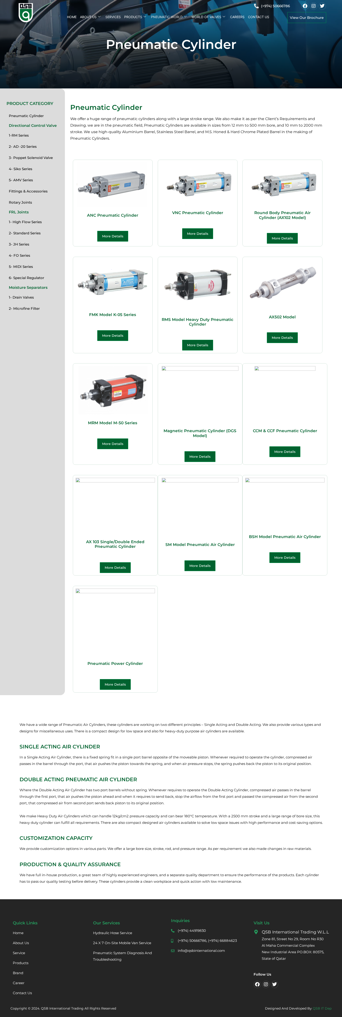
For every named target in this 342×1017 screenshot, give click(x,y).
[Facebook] (305, 6)
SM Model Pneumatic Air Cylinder (200, 544)
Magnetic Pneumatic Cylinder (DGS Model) (200, 433)
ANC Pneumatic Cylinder (112, 215)
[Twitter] (322, 6)
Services (113, 17)
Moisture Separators (28, 287)
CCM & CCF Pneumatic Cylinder (285, 430)
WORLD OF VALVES (206, 17)
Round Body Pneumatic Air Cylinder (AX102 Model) (282, 215)
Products (133, 17)
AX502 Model (282, 317)
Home (72, 17)
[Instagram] (313, 6)
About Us (88, 17)
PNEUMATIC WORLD (167, 17)
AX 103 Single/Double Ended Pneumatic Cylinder (115, 544)
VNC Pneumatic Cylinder (197, 212)
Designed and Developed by (298, 1008)
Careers (237, 17)
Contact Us (258, 17)
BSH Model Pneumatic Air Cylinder (285, 536)
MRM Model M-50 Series (112, 423)
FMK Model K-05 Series (112, 314)
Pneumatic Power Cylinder (115, 663)
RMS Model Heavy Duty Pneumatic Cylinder (197, 322)
